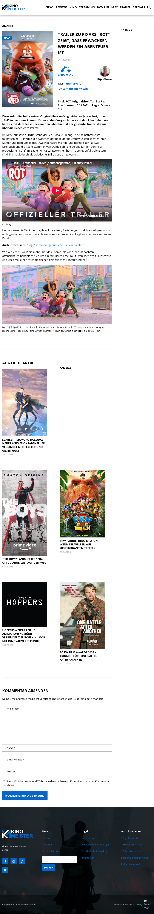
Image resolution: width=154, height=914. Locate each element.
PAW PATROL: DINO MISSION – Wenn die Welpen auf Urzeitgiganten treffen (80, 544)
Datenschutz (89, 838)
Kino (73, 7)
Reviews (61, 7)
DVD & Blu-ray (107, 7)
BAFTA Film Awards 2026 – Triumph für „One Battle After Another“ (78, 655)
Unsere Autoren (51, 851)
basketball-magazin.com (135, 857)
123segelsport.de (131, 844)
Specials (139, 7)
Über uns (47, 844)
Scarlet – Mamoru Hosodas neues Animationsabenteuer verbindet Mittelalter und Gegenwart (23, 445)
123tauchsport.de (131, 851)
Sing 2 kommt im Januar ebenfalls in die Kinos (56, 245)
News (50, 7)
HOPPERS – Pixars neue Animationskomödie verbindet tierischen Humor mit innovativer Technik (23, 635)
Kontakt (46, 838)
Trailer (125, 7)
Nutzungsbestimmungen (96, 844)
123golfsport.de (130, 838)
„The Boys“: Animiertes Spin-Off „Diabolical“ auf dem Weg (24, 560)
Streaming (87, 7)
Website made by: (128, 904)
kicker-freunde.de (131, 864)
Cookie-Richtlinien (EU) (94, 851)
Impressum (88, 857)
